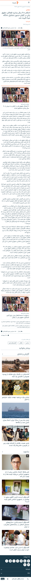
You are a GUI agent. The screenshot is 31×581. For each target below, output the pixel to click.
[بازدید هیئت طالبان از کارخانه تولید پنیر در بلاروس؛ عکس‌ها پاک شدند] (15, 433)
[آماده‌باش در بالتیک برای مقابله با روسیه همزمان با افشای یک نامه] (15, 364)
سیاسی (28, 10)
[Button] (20, 28)
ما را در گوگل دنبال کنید (18, 579)
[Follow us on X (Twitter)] (13, 561)
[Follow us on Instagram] (28, 564)
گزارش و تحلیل (23, 354)
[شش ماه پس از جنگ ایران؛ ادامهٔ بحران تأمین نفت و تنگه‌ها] (15, 410)
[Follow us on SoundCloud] (6, 561)
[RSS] (24, 561)
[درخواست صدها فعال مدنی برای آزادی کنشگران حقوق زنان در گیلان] (15, 304)
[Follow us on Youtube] (10, 561)
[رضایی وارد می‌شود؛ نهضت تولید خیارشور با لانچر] (15, 387)
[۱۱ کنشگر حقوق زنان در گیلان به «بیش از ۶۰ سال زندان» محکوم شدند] (15, 94)
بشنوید (26, 452)
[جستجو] (27, 579)
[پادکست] (7, 579)
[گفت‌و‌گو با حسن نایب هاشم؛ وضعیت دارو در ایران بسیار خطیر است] (15, 537)
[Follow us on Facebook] (21, 561)
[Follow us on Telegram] (17, 561)
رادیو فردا (28, 21)
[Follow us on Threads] (24, 564)
